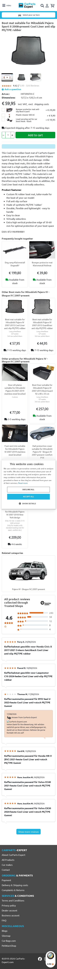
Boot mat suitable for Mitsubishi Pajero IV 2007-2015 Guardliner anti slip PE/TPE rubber (42, 323)
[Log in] (47, 5)
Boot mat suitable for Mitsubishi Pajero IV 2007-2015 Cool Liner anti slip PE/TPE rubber (14, 323)
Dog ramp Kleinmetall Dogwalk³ (15, 264)
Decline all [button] (28, 489)
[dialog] (28, 484)
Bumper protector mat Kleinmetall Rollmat (42, 264)
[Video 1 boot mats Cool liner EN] (7, 77)
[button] (28, 503)
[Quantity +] (12, 135)
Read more (23, 483)
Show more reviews (28, 831)
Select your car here (31, 15)
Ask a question (12, 89)
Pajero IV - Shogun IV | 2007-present (28, 589)
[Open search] (42, 6)
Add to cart (35, 135)
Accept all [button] (28, 496)
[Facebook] (40, 959)
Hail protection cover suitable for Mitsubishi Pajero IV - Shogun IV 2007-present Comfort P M (42, 452)
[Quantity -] (3, 135)
